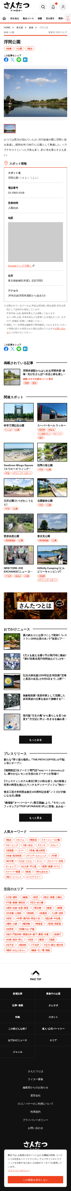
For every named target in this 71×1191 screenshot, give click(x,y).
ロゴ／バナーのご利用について (35, 1103)
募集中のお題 (53, 993)
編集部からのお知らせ (35, 1087)
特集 (17, 1017)
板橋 (31, 27)
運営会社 (35, 1095)
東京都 (19, 27)
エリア (53, 1040)
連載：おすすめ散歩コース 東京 (38, 378)
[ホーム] (4, 18)
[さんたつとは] (35, 605)
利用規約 (35, 1111)
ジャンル (17, 1051)
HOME (7, 27)
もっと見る (35, 817)
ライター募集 (35, 1079)
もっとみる (35, 739)
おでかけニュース (17, 1040)
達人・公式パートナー (53, 1028)
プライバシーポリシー (35, 1120)
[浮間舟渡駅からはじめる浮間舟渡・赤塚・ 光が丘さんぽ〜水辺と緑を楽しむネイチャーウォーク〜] (35, 377)
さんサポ (53, 1005)
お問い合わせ (35, 1128)
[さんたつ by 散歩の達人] (16, 7)
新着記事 (17, 993)
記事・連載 (17, 1005)
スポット (53, 1017)
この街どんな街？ (17, 1028)
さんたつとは (35, 1071)
